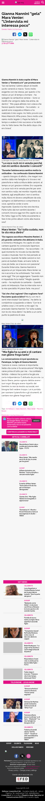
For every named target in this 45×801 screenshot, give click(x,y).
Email (7, 392)
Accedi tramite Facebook (23, 417)
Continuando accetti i (22, 402)
